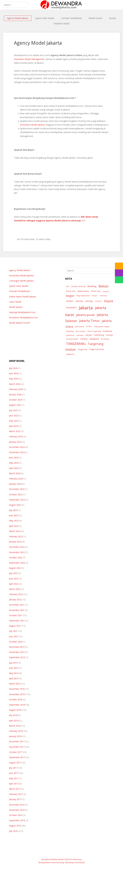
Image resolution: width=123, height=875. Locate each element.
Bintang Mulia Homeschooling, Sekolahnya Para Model (62, 862)
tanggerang (82, 349)
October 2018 (15, 699)
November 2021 (17, 610)
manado (80, 335)
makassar (70, 335)
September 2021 (17, 620)
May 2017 (14, 778)
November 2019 (17, 652)
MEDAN (89, 335)
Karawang (70, 331)
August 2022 (15, 568)
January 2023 (15, 541)
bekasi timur (83, 291)
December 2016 (17, 804)
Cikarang (79, 301)
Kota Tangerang (94, 331)
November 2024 (17, 452)
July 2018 (13, 715)
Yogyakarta (70, 354)
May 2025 (14, 420)
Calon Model (15, 301)
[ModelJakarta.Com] (61, 5)
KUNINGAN (107, 331)
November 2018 (17, 694)
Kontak (112, 18)
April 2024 (14, 468)
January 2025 (15, 441)
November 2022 (17, 552)
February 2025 (16, 436)
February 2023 (16, 536)
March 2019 (15, 683)
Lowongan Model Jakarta (21, 280)
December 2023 (17, 489)
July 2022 (13, 573)
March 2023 (15, 531)
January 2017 (15, 799)
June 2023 (14, 515)
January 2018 (15, 736)
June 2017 (14, 773)
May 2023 (14, 520)
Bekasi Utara (96, 291)
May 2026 (14, 378)
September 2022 (17, 562)
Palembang (99, 335)
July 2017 (13, 767)
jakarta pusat (85, 315)
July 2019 (13, 662)
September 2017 (17, 757)
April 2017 (14, 783)
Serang (109, 335)
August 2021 (15, 625)
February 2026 (16, 389)
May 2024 (14, 462)
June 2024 (14, 457)
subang (83, 338)
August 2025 (15, 405)
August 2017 (15, 762)
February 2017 (16, 794)
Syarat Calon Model (44, 18)
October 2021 (15, 615)
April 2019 (14, 678)
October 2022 (15, 557)
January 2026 (15, 394)
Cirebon (98, 301)
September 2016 (17, 820)
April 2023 (14, 526)
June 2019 (14, 668)
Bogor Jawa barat (83, 296)
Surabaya (105, 339)
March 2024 (15, 473)
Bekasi (103, 286)
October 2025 (15, 399)
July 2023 (13, 510)
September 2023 (17, 499)
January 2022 (15, 599)
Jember (89, 326)
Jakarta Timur (89, 321)
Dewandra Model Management (29, 59)
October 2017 (15, 752)
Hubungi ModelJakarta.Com (22, 312)
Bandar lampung (78, 286)
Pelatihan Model (61, 23)
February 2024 (16, 478)
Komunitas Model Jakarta (32, 124)
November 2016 (17, 809)
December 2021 (17, 604)
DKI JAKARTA (71, 307)
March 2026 (15, 384)
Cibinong (103, 296)
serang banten (72, 339)
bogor (70, 296)
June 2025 (14, 415)
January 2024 (15, 483)
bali (67, 286)
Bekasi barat (71, 291)
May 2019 (14, 673)
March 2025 (15, 431)
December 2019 (17, 646)
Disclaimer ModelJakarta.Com (23, 317)
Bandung (91, 286)
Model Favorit (95, 18)
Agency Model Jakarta (17, 18)
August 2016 (15, 825)
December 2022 (17, 546)
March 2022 (15, 589)
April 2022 (14, 583)
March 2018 (15, 725)
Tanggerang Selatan (96, 349)
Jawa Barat (79, 326)
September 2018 (17, 704)
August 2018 (15, 710)
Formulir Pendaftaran (71, 18)
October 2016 (15, 815)
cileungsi (89, 301)
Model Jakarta (15, 307)
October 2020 (15, 641)
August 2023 (15, 504)
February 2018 (16, 731)
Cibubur (69, 301)
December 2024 (17, 447)
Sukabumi (94, 338)
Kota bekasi (81, 331)
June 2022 (14, 578)
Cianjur (95, 296)
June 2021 (14, 636)
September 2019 (17, 657)
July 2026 (13, 368)
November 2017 (17, 746)
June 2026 (14, 373)
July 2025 (13, 410)
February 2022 (16, 594)
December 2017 (17, 741)
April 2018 (14, 720)
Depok (108, 301)
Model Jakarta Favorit (19, 322)
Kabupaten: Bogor (102, 326)
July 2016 (13, 831)
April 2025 (14, 426)
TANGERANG (76, 343)
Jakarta (86, 308)
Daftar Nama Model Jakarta (22, 296)
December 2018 (17, 688)
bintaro (106, 291)
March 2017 (15, 788)
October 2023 (15, 494)
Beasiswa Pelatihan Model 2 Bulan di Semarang (61, 859)
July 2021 (13, 631)
